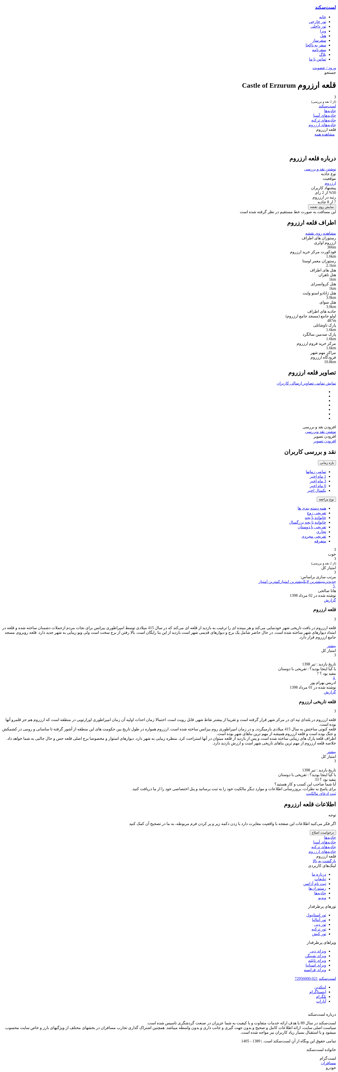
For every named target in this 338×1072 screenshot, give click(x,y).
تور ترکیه (319, 929)
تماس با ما (317, 59)
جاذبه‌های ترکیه (323, 120)
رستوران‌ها (317, 888)
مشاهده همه (324, 134)
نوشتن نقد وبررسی (320, 432)
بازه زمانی (327, 463)
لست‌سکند (325, 7)
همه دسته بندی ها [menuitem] (312, 508)
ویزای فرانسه (315, 970)
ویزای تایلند (317, 960)
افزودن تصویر (325, 441)
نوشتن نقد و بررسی (320, 169)
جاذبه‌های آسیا (324, 115)
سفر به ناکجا (316, 45)
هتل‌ (323, 36)
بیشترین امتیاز (291, 581)
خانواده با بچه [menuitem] (315, 517)
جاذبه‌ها (330, 111)
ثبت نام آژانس (314, 884)
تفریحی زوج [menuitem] (316, 513)
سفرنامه (319, 50)
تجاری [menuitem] (321, 532)
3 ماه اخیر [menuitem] (318, 481)
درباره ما (319, 874)
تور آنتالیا (319, 920)
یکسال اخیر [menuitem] (316, 490)
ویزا (323, 31)
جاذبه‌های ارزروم (322, 125)
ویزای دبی (318, 951)
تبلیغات (320, 879)
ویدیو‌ (322, 898)
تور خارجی (317, 22)
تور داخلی (318, 26)
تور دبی (320, 924)
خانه (322, 17)
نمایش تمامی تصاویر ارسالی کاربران (306, 383)
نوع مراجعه (326, 499)
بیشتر (331, 646)
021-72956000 (306, 978)
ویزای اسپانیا (316, 965)
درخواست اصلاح (323, 832)
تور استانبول (316, 915)
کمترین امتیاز (269, 581)
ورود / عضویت (324, 68)
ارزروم (330, 183)
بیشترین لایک (313, 581)
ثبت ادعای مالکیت (321, 793)
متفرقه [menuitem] (320, 541)
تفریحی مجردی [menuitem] (313, 536)
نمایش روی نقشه (322, 207)
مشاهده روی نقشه (320, 233)
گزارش (330, 600)
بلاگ (322, 54)
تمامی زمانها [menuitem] (316, 472)
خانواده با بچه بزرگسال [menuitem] (307, 522)
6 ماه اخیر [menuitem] (318, 486)
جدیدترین (329, 581)
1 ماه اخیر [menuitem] (318, 476)
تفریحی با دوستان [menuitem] (312, 527)
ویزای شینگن (315, 956)
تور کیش (319, 934)
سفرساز (319, 40)
